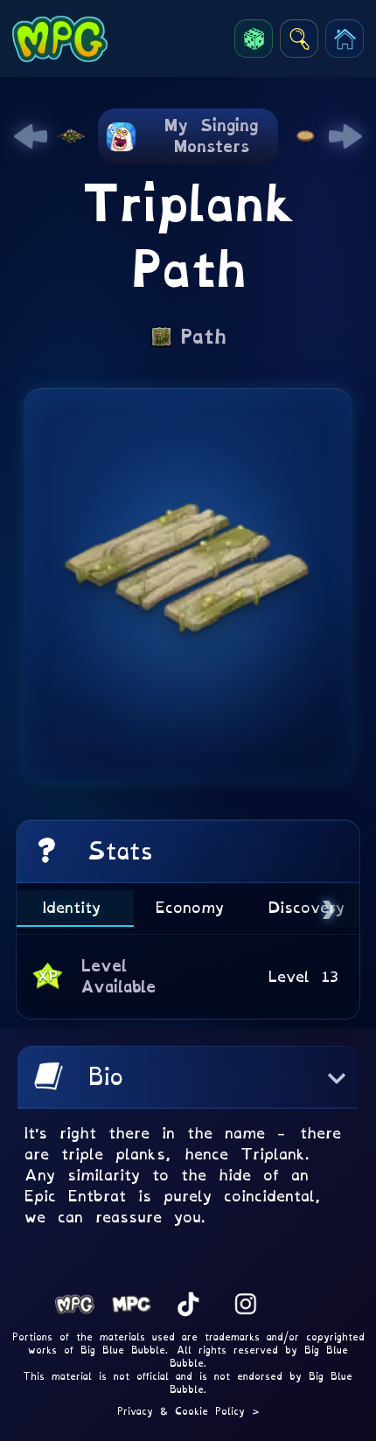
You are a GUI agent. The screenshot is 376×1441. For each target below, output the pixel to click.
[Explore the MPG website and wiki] (299, 38)
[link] (30, 136)
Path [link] (203, 336)
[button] (188, 1077)
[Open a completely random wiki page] (253, 38)
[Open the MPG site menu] (344, 38)
